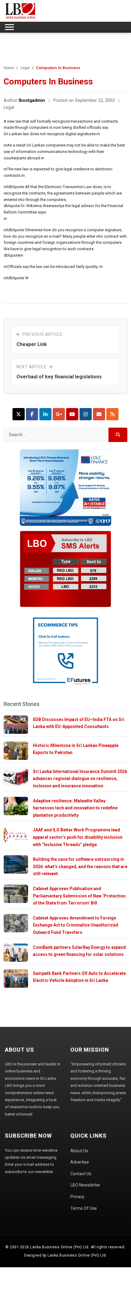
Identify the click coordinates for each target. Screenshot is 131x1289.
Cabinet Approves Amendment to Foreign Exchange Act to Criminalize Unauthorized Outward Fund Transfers (75, 925)
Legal (25, 68)
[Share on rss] (112, 414)
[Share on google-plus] (59, 414)
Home (9, 68)
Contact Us (80, 1173)
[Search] (118, 435)
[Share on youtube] (72, 414)
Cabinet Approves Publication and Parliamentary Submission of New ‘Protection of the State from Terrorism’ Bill (79, 895)
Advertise (79, 1162)
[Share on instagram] (86, 414)
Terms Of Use (83, 1208)
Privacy (77, 1196)
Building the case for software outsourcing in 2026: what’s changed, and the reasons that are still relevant (80, 866)
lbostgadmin (32, 100)
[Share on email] (99, 414)
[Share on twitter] (18, 414)
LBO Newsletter (85, 1185)
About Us (79, 1150)
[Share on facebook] (32, 414)
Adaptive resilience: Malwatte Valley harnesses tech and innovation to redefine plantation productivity (75, 808)
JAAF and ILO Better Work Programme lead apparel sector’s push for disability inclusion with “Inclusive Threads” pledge (77, 837)
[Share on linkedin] (45, 414)
